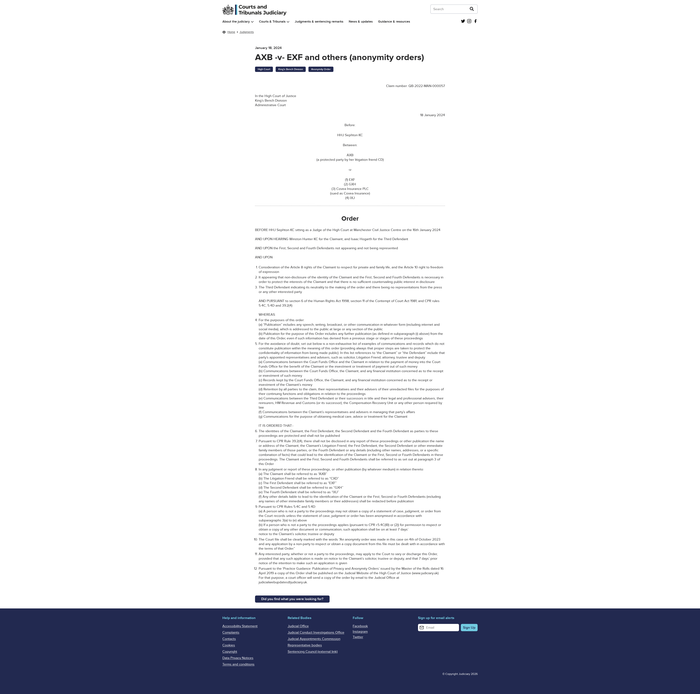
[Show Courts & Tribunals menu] (288, 21)
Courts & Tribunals (272, 21)
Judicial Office (298, 626)
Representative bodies (305, 645)
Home (231, 32)
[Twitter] (463, 21)
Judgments (247, 32)
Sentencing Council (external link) (313, 652)
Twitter (358, 637)
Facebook (360, 626)
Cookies (228, 645)
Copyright (229, 652)
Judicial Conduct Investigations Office (316, 632)
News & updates (361, 21)
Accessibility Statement (240, 626)
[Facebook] (475, 21)
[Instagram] (469, 21)
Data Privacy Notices (237, 658)
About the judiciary (236, 21)
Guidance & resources (394, 21)
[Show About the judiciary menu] (252, 21)
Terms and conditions (238, 664)
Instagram (360, 632)
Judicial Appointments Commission (314, 639)
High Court (264, 69)
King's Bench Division (290, 69)
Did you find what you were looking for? (292, 599)
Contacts (229, 639)
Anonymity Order (321, 69)
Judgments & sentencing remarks (319, 21)
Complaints (230, 632)
